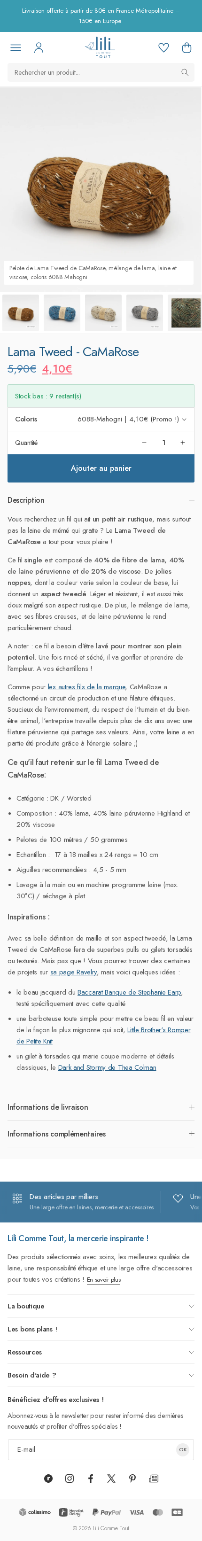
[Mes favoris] (163, 47)
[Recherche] (185, 72)
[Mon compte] (38, 47)
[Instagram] (69, 1478)
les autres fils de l (73, 687)
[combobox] (101, 72)
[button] (186, 47)
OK (183, 1449)
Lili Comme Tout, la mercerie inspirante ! (78, 1238)
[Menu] (15, 47)
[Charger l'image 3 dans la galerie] (103, 313)
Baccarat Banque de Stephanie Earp (129, 992)
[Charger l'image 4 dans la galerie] (144, 313)
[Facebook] (90, 1478)
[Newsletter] (153, 1478)
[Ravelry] (48, 1478)
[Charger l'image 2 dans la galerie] (62, 313)
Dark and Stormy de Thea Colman (107, 1067)
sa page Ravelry (73, 972)
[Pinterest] (132, 1478)
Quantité (26, 442)
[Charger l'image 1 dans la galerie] (20, 313)
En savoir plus (104, 1279)
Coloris (26, 419)
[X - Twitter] (111, 1478)
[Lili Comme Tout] (100, 47)
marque (113, 687)
